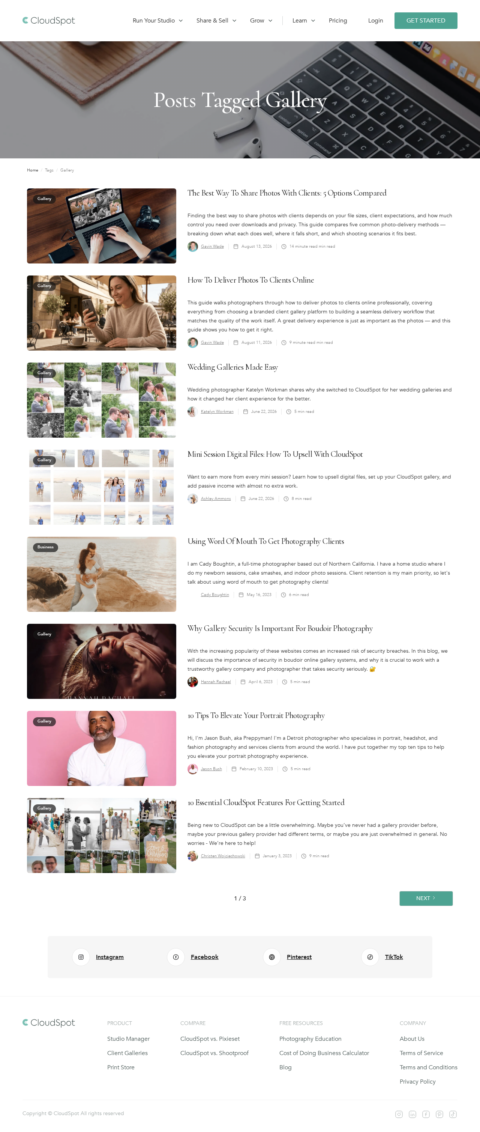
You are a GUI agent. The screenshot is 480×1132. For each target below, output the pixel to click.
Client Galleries (127, 1053)
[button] (155, 20)
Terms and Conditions (429, 1067)
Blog (285, 1067)
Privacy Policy (418, 1082)
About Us (412, 1039)
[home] (70, 21)
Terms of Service (421, 1053)
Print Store (121, 1067)
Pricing (338, 21)
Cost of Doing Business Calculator (324, 1053)
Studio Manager (128, 1039)
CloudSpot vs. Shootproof (214, 1053)
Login (375, 21)
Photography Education (310, 1039)
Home (32, 170)
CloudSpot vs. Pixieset (210, 1039)
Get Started (426, 21)
